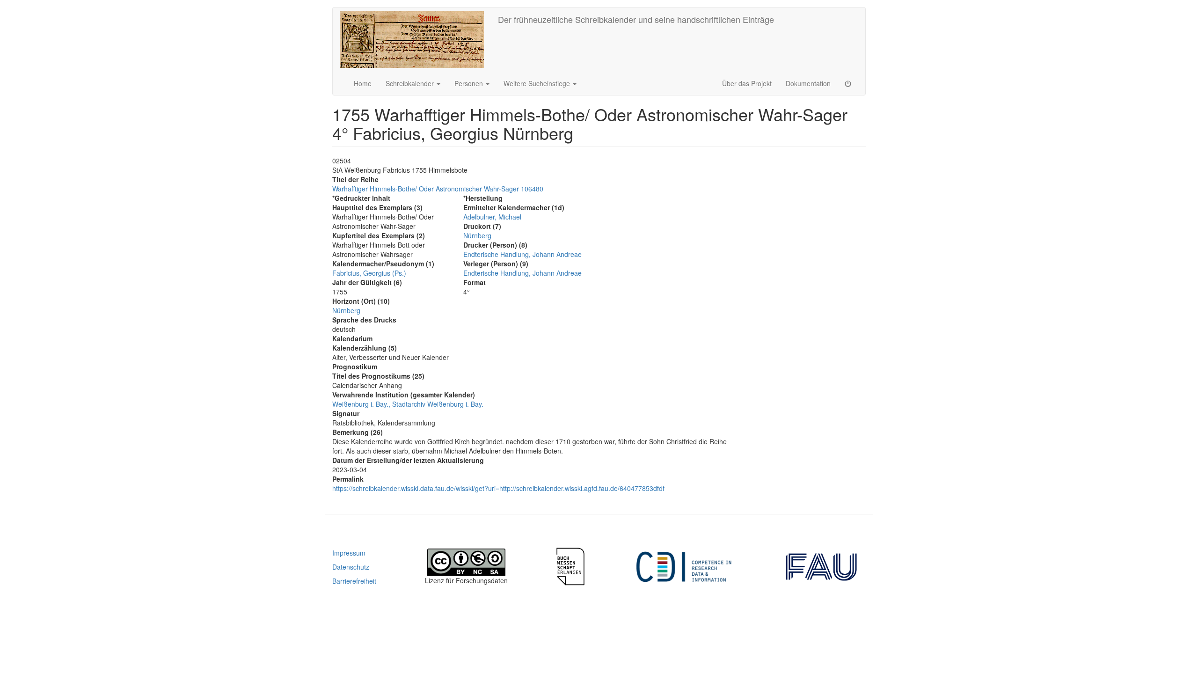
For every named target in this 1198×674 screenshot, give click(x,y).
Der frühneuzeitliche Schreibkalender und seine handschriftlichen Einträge (636, 19)
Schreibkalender (411, 83)
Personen (469, 83)
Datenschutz (350, 566)
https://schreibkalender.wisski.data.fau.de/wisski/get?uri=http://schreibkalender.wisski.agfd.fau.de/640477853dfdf (498, 488)
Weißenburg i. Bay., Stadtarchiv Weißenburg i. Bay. (407, 404)
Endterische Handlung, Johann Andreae (522, 254)
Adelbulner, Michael (492, 216)
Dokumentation (808, 83)
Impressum (348, 552)
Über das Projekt (747, 83)
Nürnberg (346, 310)
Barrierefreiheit (354, 581)
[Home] (415, 39)
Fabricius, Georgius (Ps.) (369, 273)
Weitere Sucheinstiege (538, 83)
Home (363, 83)
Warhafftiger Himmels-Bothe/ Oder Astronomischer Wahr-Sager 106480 (437, 188)
